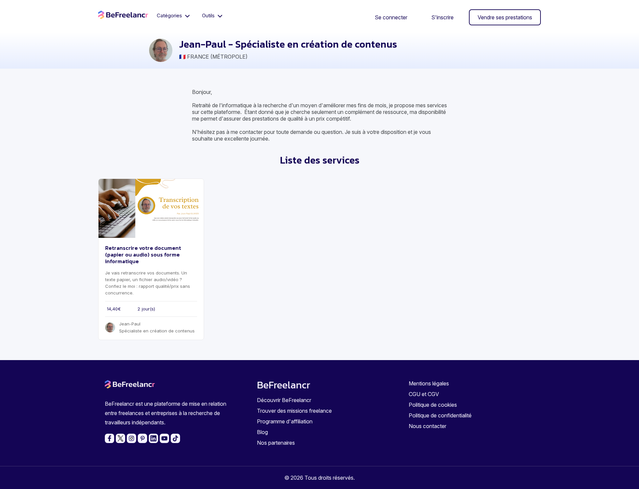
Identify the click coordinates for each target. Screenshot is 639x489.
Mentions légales (429, 383)
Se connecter (391, 17)
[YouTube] (164, 438)
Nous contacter (427, 426)
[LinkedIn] (153, 438)
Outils (209, 15)
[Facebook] (109, 438)
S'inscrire (442, 17)
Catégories (170, 15)
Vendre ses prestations (505, 17)
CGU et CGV (424, 394)
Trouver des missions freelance (294, 410)
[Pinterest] (142, 438)
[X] (120, 438)
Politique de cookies (433, 404)
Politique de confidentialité (440, 415)
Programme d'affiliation (285, 421)
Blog (262, 432)
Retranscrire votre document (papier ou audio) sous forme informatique (143, 254)
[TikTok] (175, 438)
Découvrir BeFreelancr (284, 400)
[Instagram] (131, 438)
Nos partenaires (276, 442)
